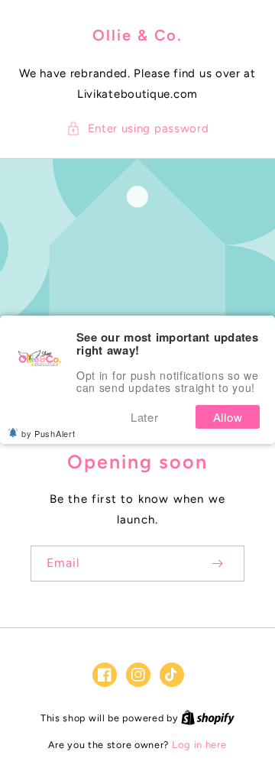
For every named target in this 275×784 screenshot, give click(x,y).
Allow (228, 417)
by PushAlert (48, 433)
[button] (137, 128)
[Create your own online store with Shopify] (208, 718)
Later (145, 417)
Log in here (199, 744)
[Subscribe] (217, 564)
